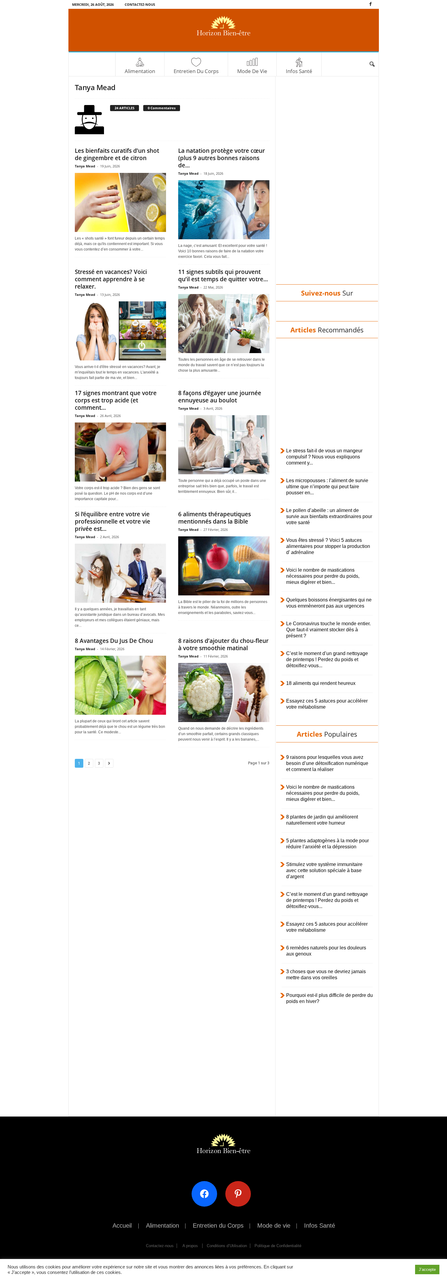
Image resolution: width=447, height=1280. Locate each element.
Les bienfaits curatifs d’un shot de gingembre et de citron (117, 154)
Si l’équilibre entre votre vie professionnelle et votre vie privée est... (112, 521)
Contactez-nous (140, 4)
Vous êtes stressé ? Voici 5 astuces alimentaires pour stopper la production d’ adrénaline (328, 546)
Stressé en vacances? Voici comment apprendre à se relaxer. (111, 279)
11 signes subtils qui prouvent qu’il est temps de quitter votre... (223, 275)
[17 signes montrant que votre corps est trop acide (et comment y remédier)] (120, 452)
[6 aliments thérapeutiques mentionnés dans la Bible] (223, 565)
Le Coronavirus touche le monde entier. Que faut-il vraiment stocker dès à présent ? (328, 629)
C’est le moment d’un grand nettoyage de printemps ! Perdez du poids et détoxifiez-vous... (327, 659)
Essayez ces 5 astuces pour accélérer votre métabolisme (327, 704)
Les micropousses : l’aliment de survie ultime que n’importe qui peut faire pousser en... (327, 486)
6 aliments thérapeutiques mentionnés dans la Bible (214, 517)
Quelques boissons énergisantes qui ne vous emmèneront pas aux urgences (329, 602)
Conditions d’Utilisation (227, 1245)
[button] (372, 64)
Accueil (122, 1225)
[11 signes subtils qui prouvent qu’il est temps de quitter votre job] (223, 323)
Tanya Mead (85, 166)
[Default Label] (240, 1193)
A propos (190, 1245)
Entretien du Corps (196, 71)
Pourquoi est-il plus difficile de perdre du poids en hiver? (329, 998)
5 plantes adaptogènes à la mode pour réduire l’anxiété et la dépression (327, 843)
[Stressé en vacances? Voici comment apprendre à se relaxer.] (120, 330)
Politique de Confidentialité (278, 1245)
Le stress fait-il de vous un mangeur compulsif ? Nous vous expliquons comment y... (324, 456)
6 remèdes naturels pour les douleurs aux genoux (326, 950)
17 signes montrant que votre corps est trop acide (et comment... (116, 400)
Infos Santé (299, 71)
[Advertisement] (326, 186)
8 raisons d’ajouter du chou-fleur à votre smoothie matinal (223, 644)
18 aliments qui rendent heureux (320, 683)
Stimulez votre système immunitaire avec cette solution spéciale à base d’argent (324, 870)
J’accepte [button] (427, 1269)
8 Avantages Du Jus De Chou (114, 640)
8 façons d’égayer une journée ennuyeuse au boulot (219, 396)
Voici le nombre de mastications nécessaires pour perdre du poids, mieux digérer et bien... (322, 576)
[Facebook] (370, 4)
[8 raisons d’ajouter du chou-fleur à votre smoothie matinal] (223, 692)
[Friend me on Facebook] (207, 1193)
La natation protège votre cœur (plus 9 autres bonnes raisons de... (221, 158)
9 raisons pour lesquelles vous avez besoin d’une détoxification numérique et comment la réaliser (327, 763)
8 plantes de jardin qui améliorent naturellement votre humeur (322, 820)
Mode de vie (252, 71)
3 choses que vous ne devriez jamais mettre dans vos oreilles (326, 974)
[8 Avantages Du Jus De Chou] (120, 685)
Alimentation (140, 71)
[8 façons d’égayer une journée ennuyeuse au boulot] (223, 444)
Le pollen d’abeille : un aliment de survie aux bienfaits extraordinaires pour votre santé (329, 516)
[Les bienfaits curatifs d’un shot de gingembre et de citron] (120, 202)
